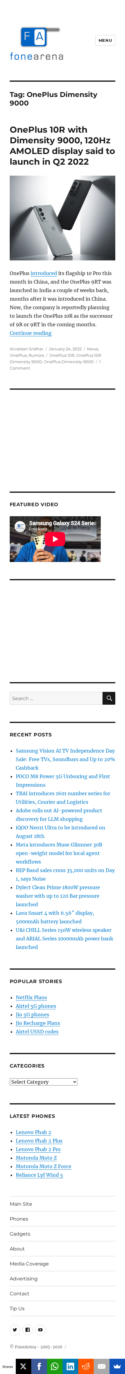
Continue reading (31, 333)
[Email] (102, 1366)
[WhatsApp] (55, 1366)
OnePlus (18, 355)
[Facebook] (39, 1366)
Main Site (21, 1204)
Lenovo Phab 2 (33, 1132)
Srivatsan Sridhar (26, 348)
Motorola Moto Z (36, 1158)
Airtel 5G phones (36, 1006)
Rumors (36, 355)
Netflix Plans (31, 997)
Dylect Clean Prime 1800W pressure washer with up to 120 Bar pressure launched (58, 895)
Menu (105, 40)
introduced (44, 273)
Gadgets (20, 1234)
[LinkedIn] (70, 1366)
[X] (24, 1366)
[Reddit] (86, 1366)
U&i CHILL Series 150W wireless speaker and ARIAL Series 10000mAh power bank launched (64, 938)
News (92, 348)
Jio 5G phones (32, 1014)
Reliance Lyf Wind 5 (39, 1175)
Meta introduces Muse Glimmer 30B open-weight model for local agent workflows (59, 853)
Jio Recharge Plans (38, 1023)
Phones (19, 1219)
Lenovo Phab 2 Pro (38, 1149)
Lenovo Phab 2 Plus (39, 1141)
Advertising (24, 1279)
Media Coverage (29, 1264)
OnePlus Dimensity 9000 (69, 361)
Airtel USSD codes (37, 1032)
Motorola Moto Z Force (43, 1166)
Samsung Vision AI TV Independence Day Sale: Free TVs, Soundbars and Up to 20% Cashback (65, 759)
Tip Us (17, 1308)
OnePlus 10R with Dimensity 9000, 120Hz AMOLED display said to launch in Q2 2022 (62, 145)
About (17, 1249)
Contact (19, 1294)
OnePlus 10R (61, 355)
